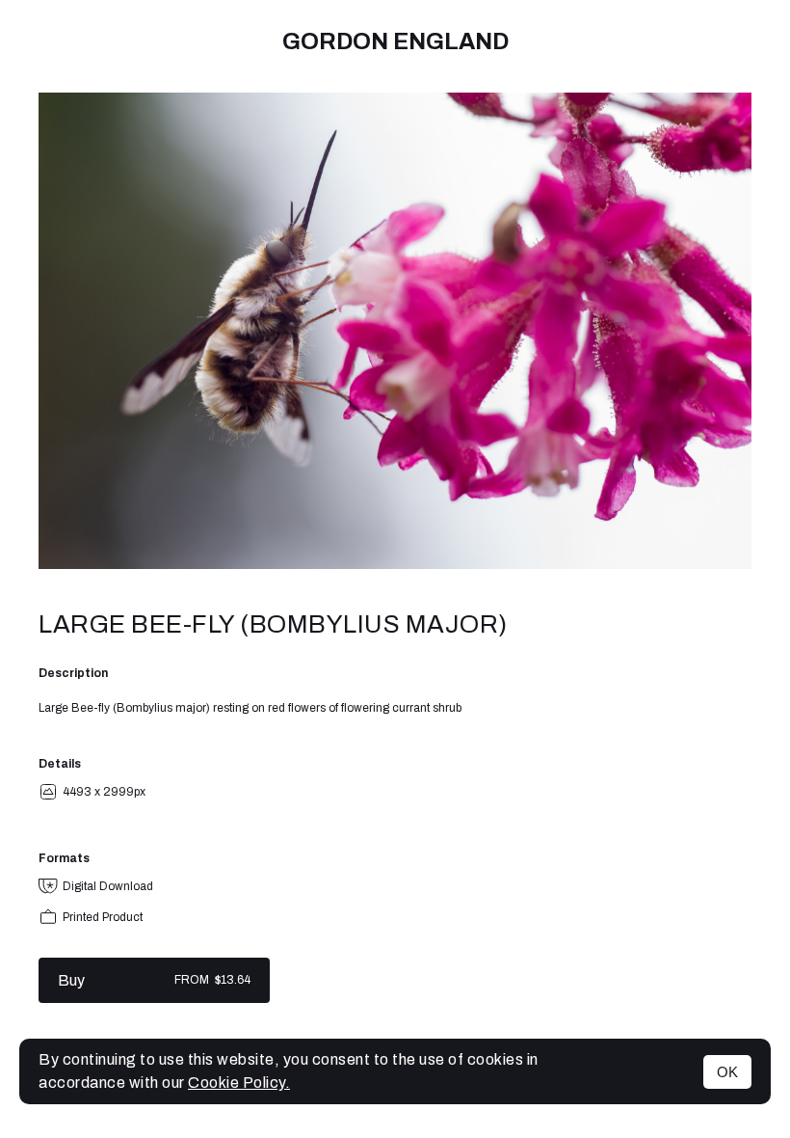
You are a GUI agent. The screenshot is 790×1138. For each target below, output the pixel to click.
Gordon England (395, 41)
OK (727, 1072)
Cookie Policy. (239, 1082)
